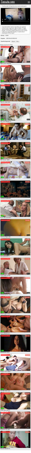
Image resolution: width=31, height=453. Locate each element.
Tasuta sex (8, 1)
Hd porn (13, 41)
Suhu (17, 41)
